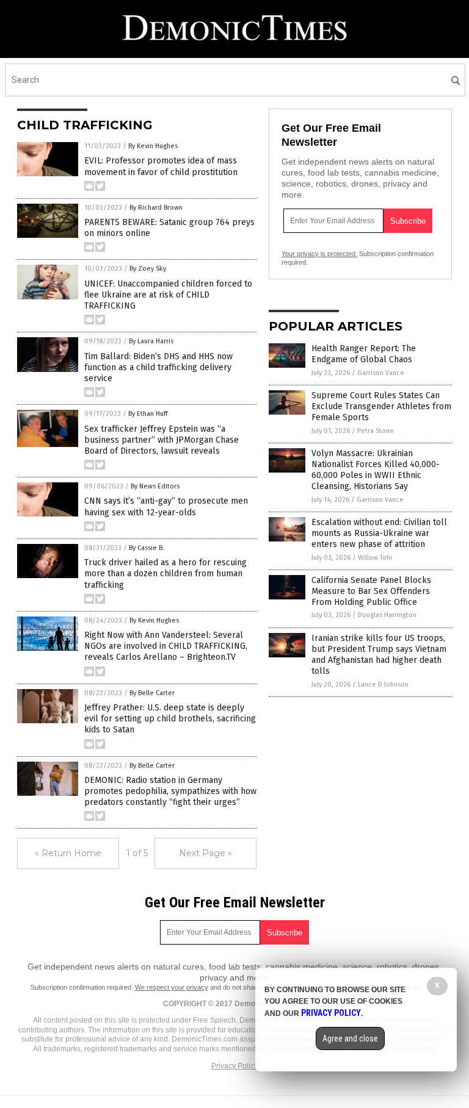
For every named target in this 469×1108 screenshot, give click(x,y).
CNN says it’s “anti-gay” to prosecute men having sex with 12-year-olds (166, 506)
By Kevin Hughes (153, 146)
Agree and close (350, 1038)
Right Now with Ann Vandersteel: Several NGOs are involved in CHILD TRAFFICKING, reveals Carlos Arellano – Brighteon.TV (165, 646)
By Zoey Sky (147, 269)
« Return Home (68, 853)
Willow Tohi (375, 558)
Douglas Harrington (387, 615)
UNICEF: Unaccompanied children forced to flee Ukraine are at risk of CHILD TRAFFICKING (168, 295)
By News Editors (155, 486)
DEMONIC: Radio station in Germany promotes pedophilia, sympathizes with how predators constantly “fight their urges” (170, 791)
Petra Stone (375, 431)
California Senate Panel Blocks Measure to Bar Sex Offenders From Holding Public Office (371, 591)
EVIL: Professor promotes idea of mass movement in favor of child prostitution (161, 166)
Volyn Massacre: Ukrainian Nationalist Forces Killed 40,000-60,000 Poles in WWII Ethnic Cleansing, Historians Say (375, 470)
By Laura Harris (151, 341)
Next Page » (205, 853)
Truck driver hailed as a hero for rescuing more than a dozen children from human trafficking (165, 573)
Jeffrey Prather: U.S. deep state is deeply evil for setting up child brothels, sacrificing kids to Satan (170, 718)
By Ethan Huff (147, 414)
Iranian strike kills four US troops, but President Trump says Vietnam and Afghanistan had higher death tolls (378, 655)
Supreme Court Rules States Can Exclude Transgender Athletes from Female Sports (381, 406)
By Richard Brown (156, 208)
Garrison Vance (380, 373)
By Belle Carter (152, 693)
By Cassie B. (146, 548)
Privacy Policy (234, 1066)
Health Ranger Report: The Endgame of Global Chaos (363, 354)
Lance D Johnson (383, 684)
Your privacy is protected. (319, 253)
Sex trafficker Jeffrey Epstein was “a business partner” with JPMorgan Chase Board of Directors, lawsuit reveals (161, 440)
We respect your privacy (171, 987)
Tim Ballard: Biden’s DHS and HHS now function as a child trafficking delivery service (158, 367)
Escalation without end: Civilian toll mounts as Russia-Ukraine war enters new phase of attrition (379, 533)
